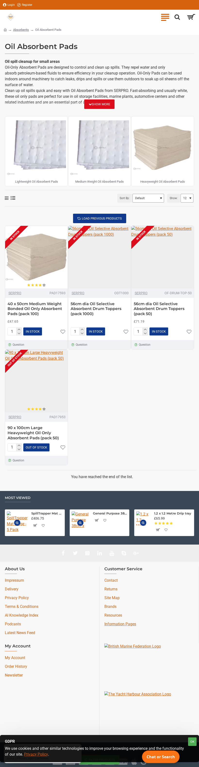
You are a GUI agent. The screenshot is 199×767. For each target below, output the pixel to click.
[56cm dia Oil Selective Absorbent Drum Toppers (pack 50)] (162, 257)
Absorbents (21, 30)
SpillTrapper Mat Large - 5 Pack (47, 513)
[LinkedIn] (99, 553)
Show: (174, 198)
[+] (19, 330)
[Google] (136, 553)
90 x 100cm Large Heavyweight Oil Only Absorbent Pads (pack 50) (33, 432)
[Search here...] (177, 17)
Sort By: (125, 198)
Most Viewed (18, 498)
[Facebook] (63, 553)
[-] (19, 333)
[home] (5, 29)
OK (192, 741)
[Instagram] (87, 553)
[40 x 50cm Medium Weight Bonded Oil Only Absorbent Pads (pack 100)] (36, 257)
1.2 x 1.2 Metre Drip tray (172, 513)
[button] (63, 331)
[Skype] (124, 553)
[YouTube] (111, 553)
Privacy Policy (36, 754)
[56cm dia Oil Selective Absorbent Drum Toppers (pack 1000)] (99, 257)
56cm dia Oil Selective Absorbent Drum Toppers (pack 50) (159, 309)
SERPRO (14, 293)
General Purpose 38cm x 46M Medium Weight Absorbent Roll (110, 513)
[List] (13, 198)
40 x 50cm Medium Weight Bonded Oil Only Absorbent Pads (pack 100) (35, 309)
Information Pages (120, 624)
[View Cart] (191, 17)
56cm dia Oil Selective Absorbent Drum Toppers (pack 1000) (96, 309)
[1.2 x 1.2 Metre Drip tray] (143, 518)
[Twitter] (75, 553)
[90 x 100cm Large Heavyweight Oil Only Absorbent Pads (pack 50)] (36, 381)
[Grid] (6, 198)
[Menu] (165, 17)
